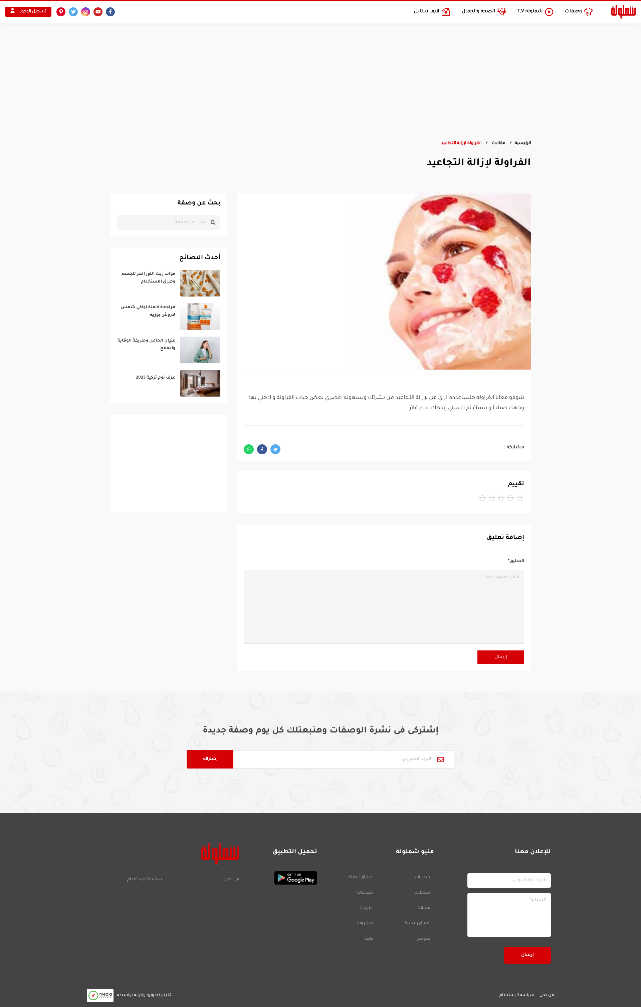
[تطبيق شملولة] (281, 878)
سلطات (422, 893)
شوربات (422, 877)
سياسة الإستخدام (144, 879)
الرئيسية (523, 143)
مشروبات (363, 923)
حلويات (366, 908)
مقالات (498, 143)
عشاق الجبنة (361, 877)
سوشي (423, 939)
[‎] (168, 283)
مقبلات (423, 908)
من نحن (232, 879)
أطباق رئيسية (417, 923)
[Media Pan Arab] (100, 995)
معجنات (365, 893)
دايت (368, 939)
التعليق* (516, 561)
